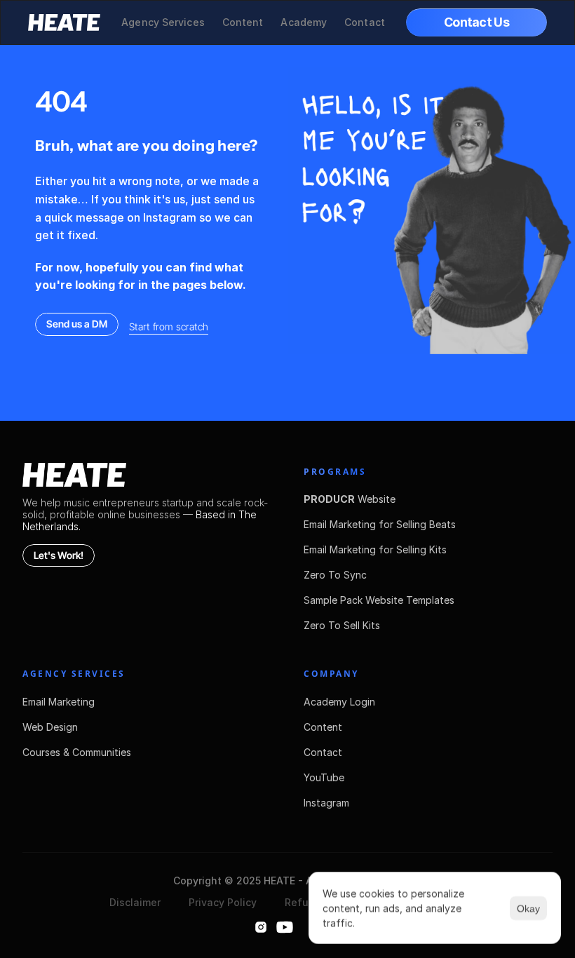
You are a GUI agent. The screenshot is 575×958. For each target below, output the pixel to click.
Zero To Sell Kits (342, 625)
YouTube (324, 777)
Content (323, 727)
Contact (323, 752)
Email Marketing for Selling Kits (375, 549)
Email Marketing (58, 702)
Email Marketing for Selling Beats (380, 524)
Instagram (326, 803)
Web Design (50, 727)
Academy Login (339, 702)
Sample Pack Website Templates (379, 600)
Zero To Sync (335, 575)
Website (349, 499)
